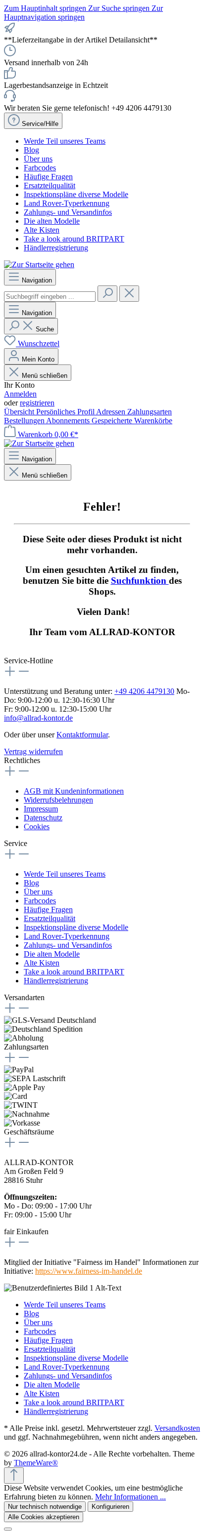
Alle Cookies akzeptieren (43, 1517)
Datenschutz (43, 817)
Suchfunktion (140, 580)
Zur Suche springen (120, 8)
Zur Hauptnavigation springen (83, 12)
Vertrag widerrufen (33, 751)
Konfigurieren (110, 1506)
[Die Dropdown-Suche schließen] (129, 293)
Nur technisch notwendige (45, 1506)
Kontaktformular (82, 734)
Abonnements (69, 420)
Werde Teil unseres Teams (64, 141)
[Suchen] (107, 293)
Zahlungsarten (149, 411)
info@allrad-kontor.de (38, 718)
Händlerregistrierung (56, 247)
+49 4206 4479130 (144, 691)
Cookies (37, 826)
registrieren (37, 403)
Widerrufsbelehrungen (58, 800)
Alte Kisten (41, 230)
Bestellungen (25, 420)
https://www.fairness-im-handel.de (88, 1271)
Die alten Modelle (52, 221)
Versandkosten (177, 1428)
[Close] (8, 1529)
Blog (31, 150)
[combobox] (50, 296)
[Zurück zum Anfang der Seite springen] (14, 1475)
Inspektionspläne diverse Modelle (76, 194)
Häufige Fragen (48, 176)
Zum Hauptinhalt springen (46, 8)
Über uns (38, 159)
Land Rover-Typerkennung (66, 203)
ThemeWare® (36, 1462)
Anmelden (20, 394)
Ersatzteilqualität (49, 185)
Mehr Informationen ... (130, 1497)
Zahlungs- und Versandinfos (68, 212)
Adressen (111, 411)
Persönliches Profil (66, 411)
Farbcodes (40, 167)
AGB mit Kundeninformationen (74, 791)
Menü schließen (44, 375)
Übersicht (20, 411)
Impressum (41, 809)
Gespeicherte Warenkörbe (132, 420)
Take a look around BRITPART (74, 239)
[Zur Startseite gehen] (39, 264)
